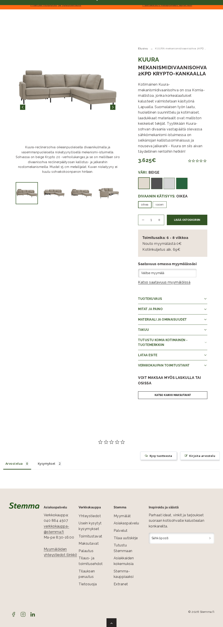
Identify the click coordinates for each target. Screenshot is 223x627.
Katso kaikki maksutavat (173, 395)
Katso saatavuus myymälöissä (164, 282)
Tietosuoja (88, 584)
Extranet (121, 584)
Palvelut (121, 531)
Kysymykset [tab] (47, 463)
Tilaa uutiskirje (126, 538)
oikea (144, 204)
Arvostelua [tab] (14, 463)
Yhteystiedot (90, 516)
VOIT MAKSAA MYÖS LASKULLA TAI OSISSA (169, 380)
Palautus (86, 551)
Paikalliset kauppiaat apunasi (167, 4)
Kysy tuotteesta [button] (161, 456)
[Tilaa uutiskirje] (210, 538)
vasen (159, 204)
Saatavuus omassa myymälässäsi (167, 264)
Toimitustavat (90, 536)
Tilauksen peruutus (87, 574)
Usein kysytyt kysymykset (90, 526)
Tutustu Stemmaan (123, 548)
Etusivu (143, 48)
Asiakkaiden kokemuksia (124, 561)
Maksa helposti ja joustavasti (55, 4)
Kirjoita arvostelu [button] (202, 456)
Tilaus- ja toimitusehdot (91, 561)
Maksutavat (89, 543)
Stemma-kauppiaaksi (123, 574)
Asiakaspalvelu (126, 523)
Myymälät (122, 516)
